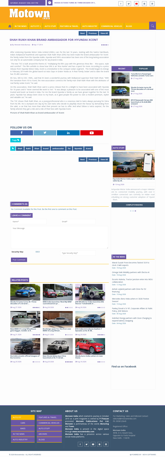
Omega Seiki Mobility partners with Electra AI (130, 272)
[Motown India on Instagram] (144, 3)
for (69, 148)
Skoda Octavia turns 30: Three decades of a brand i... (23, 303)
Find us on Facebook (124, 366)
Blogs (129, 26)
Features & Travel (69, 26)
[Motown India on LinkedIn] (152, 3)
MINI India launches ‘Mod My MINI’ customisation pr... (57, 303)
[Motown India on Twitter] (128, 3)
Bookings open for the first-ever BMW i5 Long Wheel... (57, 330)
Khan (37, 148)
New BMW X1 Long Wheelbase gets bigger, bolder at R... (23, 330)
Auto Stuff (50, 26)
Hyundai (78, 148)
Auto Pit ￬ (36, 26)
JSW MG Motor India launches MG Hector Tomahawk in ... (89, 303)
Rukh (28, 148)
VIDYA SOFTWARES (149, 455)
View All (104, 33)
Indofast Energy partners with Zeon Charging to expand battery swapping (132, 319)
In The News (119, 257)
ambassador (58, 148)
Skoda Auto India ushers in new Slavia (89, 357)
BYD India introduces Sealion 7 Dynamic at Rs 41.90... (88, 330)
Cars (23, 423)
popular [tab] (143, 68)
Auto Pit (17, 417)
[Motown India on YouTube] (136, 3)
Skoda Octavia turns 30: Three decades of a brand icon (80, 3)
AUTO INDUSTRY (89, 26)
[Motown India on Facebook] (120, 3)
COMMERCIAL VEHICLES (111, 26)
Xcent (88, 148)
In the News (21, 26)
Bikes (22, 428)
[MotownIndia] (31, 14)
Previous (93, 33)
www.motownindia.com (83, 431)
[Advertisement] (109, 14)
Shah (20, 148)
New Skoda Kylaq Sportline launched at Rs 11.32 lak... (54, 357)
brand (45, 148)
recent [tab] (121, 68)
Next (82, 33)
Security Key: (18, 252)
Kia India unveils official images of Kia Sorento (25, 357)
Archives (43, 434)
